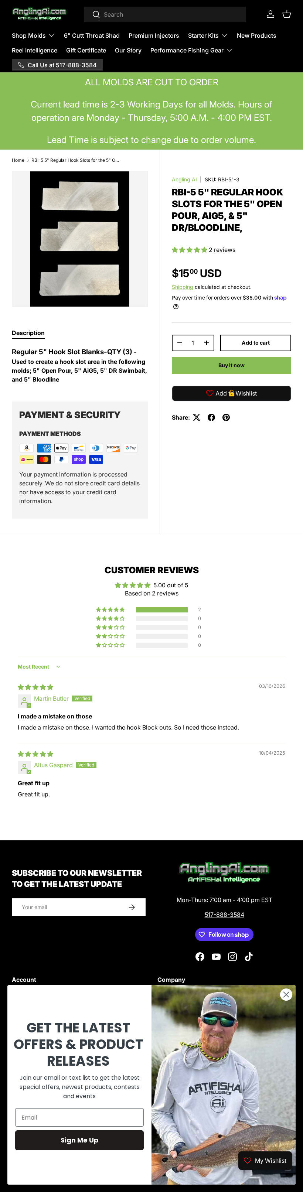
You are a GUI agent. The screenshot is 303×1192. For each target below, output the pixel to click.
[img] (35, 687)
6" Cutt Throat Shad (92, 35)
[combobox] (165, 14)
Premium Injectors (154, 35)
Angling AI (184, 179)
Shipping (182, 287)
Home (18, 160)
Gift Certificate (86, 50)
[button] (287, 14)
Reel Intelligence (34, 50)
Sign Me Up (80, 1140)
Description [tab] (28, 333)
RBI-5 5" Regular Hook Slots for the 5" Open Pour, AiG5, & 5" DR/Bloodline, (75, 160)
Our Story (128, 50)
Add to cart (256, 342)
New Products (256, 35)
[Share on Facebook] (211, 417)
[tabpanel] (80, 365)
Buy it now (231, 365)
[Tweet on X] (196, 417)
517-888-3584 (224, 914)
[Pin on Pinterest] (226, 417)
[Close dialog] (286, 994)
